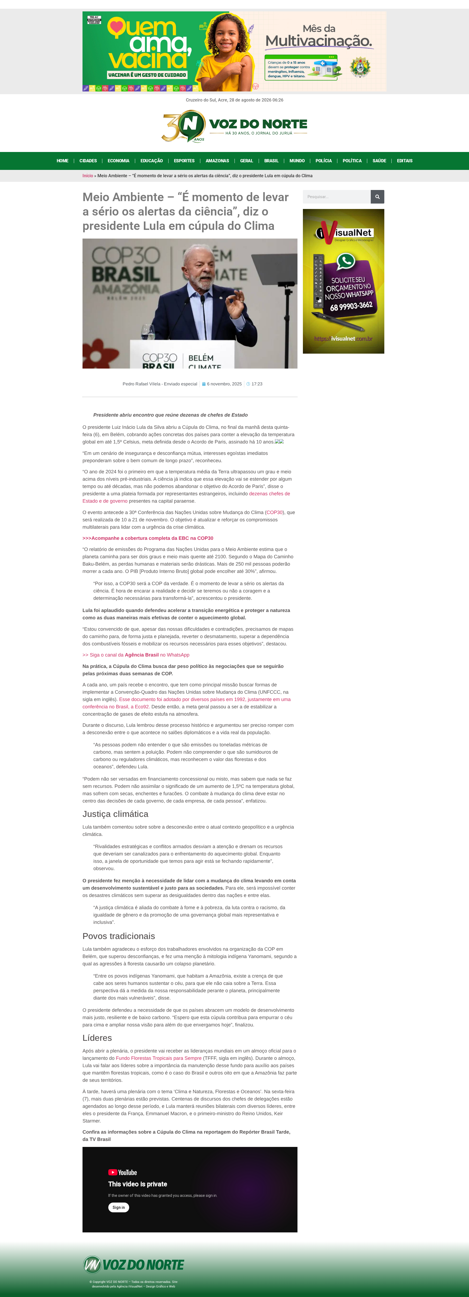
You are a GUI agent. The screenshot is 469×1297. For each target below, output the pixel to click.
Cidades (88, 160)
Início (88, 175)
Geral (246, 160)
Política (352, 160)
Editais (404, 160)
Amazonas (217, 160)
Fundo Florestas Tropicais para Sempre (159, 1058)
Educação (152, 160)
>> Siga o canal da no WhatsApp (136, 655)
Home (62, 160)
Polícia (324, 160)
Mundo (297, 160)
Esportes (184, 160)
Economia (118, 160)
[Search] (377, 197)
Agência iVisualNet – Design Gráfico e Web (146, 1286)
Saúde (379, 160)
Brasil (271, 160)
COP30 (275, 512)
